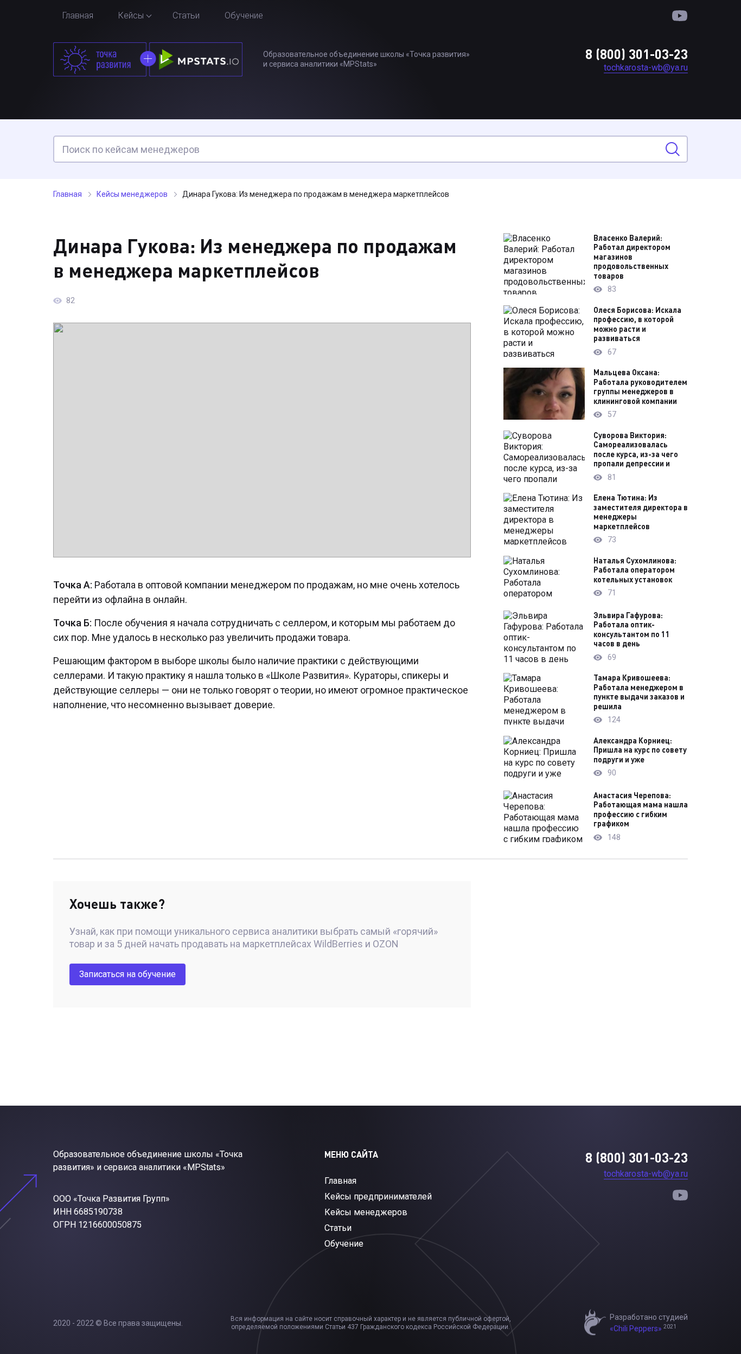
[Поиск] (672, 149)
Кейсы (131, 15)
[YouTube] (679, 16)
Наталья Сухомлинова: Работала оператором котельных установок (634, 570)
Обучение (244, 15)
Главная (77, 15)
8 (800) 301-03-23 (636, 54)
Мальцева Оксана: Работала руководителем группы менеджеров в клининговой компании (640, 387)
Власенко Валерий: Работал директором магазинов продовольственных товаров (631, 256)
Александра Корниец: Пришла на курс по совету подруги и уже (640, 750)
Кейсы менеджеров (365, 1212)
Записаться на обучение (127, 974)
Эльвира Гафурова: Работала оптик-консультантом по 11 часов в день (631, 630)
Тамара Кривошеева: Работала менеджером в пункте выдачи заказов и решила (639, 692)
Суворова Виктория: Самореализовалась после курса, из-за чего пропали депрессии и (635, 450)
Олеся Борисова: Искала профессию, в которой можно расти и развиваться (637, 324)
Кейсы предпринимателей (378, 1196)
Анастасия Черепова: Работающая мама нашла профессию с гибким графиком (640, 810)
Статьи (186, 15)
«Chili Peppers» (636, 1328)
